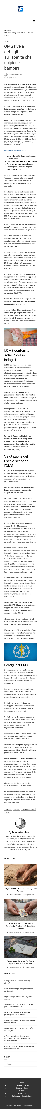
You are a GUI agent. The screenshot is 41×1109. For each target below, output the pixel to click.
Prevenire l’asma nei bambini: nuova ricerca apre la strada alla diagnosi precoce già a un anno (20, 166)
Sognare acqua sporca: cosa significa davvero (21, 889)
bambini (8, 809)
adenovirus (9, 313)
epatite (17, 809)
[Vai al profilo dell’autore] (20, 823)
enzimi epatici (20, 197)
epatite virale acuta (28, 809)
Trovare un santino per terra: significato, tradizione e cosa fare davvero (20, 926)
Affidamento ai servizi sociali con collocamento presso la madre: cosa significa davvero (17, 1038)
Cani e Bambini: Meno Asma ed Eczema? (22, 161)
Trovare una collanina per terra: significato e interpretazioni (20, 962)
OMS (7, 812)
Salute (6, 41)
